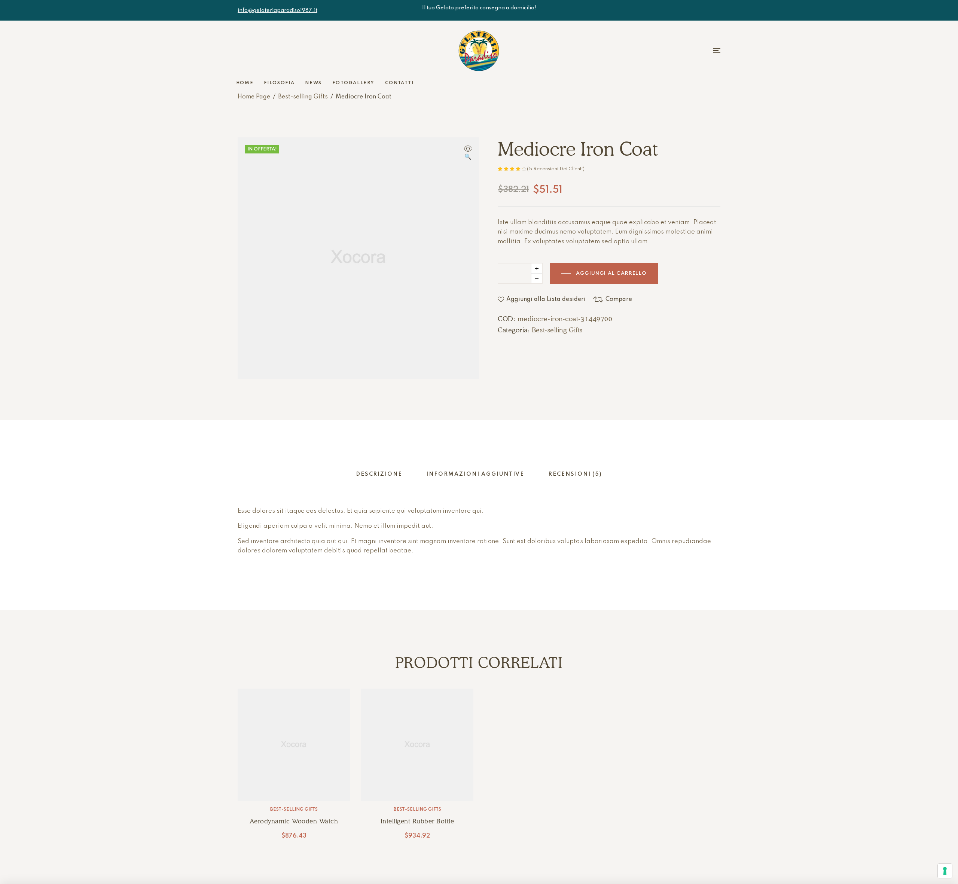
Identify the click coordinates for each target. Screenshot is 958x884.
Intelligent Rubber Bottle (417, 821)
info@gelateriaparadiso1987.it (277, 10)
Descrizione (379, 474)
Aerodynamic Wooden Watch (294, 821)
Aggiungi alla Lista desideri (546, 299)
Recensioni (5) (575, 474)
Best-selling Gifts (303, 97)
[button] (468, 153)
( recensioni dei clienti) (556, 169)
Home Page (254, 97)
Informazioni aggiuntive (475, 474)
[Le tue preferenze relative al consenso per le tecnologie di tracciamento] (945, 871)
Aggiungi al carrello (611, 273)
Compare (618, 299)
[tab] (379, 474)
